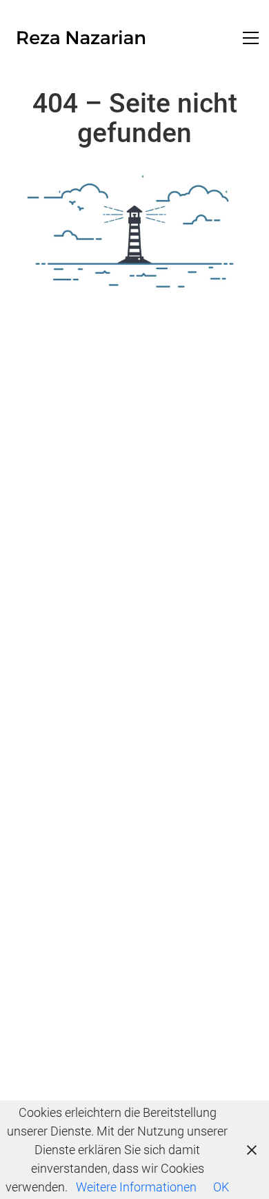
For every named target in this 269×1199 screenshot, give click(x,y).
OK (221, 1187)
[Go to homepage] (80, 38)
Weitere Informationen (136, 1187)
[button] (251, 38)
